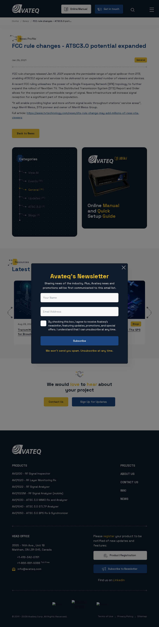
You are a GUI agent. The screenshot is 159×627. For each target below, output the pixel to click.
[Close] (124, 267)
